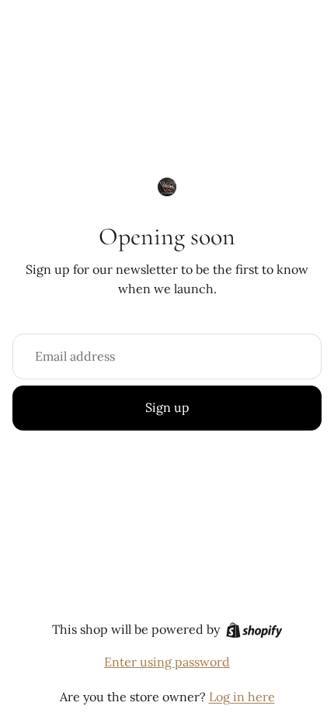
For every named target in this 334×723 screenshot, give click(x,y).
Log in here (242, 696)
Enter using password (167, 661)
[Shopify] (254, 630)
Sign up (167, 407)
